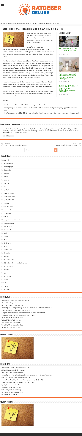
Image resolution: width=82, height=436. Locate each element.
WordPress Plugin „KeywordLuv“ (66, 144)
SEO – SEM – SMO (9, 259)
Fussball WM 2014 (9, 200)
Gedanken (17, 23)
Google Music (5, 312)
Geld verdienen (8, 206)
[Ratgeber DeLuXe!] (41, 9)
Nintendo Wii (8, 250)
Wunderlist (4, 327)
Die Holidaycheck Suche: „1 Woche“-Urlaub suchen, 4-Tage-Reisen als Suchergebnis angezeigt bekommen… (68, 88)
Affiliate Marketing (7, 303)
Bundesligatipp (8, 167)
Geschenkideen (8, 210)
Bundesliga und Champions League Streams (15, 308)
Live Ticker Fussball (7, 315)
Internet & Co (8, 226)
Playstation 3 (7, 253)
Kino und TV (7, 230)
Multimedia (7, 243)
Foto (5, 186)
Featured (6, 180)
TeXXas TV (4, 320)
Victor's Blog (5, 322)
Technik (6, 279)
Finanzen (6, 183)
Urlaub (6, 286)
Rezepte (6, 256)
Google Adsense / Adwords (12, 220)
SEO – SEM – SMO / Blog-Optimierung (15, 263)
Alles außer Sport (6, 305)
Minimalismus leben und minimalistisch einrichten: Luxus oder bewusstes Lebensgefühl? (67, 76)
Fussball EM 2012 (9, 193)
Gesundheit (7, 213)
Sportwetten (7, 276)
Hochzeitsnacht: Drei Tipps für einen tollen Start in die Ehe (68, 50)
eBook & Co (7, 170)
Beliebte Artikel (8, 163)
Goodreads (5, 310)
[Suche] (55, 150)
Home (4, 23)
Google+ (17, 132)
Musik (5, 246)
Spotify (3, 317)
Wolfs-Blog (4, 325)
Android (6, 160)
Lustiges (6, 236)
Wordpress (7, 289)
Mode (5, 240)
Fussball (6, 190)
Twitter (25, 132)
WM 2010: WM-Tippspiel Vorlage (16, 144)
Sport (5, 273)
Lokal (5, 233)
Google (6, 216)
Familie (6, 176)
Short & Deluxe (8, 266)
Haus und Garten (9, 223)
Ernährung (7, 173)
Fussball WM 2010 (9, 196)
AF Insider (4, 300)
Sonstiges (10, 23)
